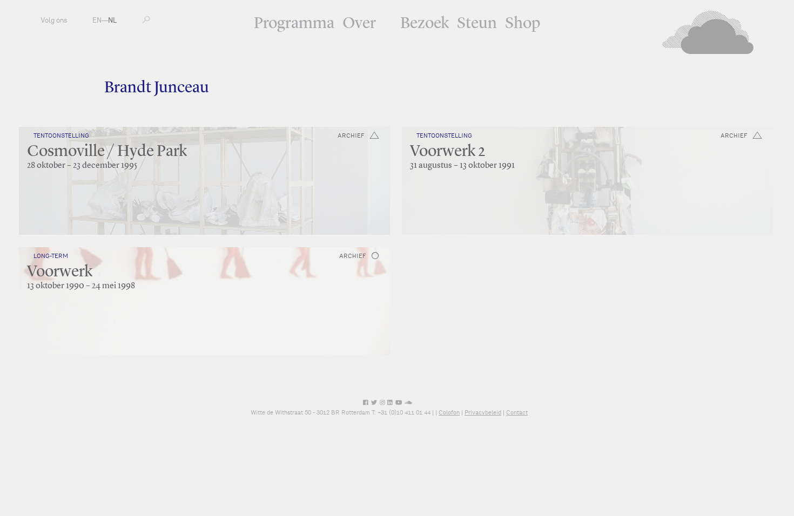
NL (112, 20)
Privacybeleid (483, 412)
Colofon (449, 412)
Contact (517, 412)
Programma (294, 24)
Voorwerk (59, 272)
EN (97, 20)
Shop (522, 24)
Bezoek (424, 24)
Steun (477, 24)
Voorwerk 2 (447, 152)
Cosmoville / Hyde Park (107, 152)
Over (359, 24)
